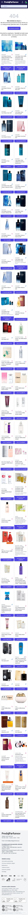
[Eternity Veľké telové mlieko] (21, 427)
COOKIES (24, 912)
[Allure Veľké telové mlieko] (21, 624)
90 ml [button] (7, 688)
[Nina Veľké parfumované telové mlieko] (7, 478)
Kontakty (4, 871)
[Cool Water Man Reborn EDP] (21, 201)
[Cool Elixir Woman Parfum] (21, 301)
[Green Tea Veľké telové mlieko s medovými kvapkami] (7, 352)
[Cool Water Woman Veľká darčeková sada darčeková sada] (7, 45)
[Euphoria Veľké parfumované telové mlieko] (7, 401)
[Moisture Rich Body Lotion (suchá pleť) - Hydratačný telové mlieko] (7, 775)
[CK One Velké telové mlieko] (21, 352)
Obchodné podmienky (7, 861)
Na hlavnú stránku (14, 28)
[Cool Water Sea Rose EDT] (21, 126)
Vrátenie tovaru (5, 867)
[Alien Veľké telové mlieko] (7, 427)
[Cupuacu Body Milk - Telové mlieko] (7, 802)
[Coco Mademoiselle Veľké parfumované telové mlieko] (21, 595)
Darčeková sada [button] (7, 68)
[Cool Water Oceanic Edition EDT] (21, 175)
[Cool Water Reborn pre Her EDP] (7, 225)
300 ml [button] (7, 820)
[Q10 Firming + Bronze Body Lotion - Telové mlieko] (21, 775)
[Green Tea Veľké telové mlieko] (21, 328)
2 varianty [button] (21, 93)
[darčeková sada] (21, 507)
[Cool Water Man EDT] (7, 101)
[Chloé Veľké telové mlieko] (21, 377)
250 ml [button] (21, 368)
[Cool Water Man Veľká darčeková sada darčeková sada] (21, 45)
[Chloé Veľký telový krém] (7, 697)
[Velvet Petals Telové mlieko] (7, 624)
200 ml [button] (7, 392)
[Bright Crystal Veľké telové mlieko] (7, 377)
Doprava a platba (6, 869)
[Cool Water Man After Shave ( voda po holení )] (7, 175)
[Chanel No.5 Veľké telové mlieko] (7, 507)
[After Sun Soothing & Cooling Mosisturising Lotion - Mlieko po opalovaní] (21, 648)
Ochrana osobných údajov (8, 863)
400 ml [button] (21, 793)
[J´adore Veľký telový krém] (21, 697)
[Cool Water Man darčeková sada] (21, 249)
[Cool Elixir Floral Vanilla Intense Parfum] (7, 744)
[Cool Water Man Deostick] (7, 150)
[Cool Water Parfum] (7, 126)
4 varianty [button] (7, 93)
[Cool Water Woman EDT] (7, 77)
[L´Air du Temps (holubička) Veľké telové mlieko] (7, 568)
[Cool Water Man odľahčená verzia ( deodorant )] (21, 150)
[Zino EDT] (21, 675)
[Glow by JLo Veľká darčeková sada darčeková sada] (21, 536)
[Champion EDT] (7, 675)
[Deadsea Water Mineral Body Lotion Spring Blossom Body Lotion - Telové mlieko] (21, 568)
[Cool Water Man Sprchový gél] (21, 101)
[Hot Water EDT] (7, 328)
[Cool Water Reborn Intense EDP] (21, 225)
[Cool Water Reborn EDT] (7, 277)
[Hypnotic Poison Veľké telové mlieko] (7, 536)
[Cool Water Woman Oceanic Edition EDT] (7, 201)
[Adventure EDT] (7, 721)
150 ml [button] (21, 117)
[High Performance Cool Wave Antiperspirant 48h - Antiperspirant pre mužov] (7, 595)
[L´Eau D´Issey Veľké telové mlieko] (21, 401)
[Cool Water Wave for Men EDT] (21, 77)
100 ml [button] (7, 216)
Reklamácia (4, 865)
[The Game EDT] (7, 648)
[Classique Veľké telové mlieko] (7, 451)
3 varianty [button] (21, 141)
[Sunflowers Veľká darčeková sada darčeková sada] (21, 478)
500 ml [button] (21, 343)
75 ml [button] (7, 166)
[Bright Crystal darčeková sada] (21, 451)
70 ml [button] (7, 615)
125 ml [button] (21, 192)
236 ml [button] (7, 639)
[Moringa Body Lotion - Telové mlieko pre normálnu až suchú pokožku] (21, 802)
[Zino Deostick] (21, 721)
